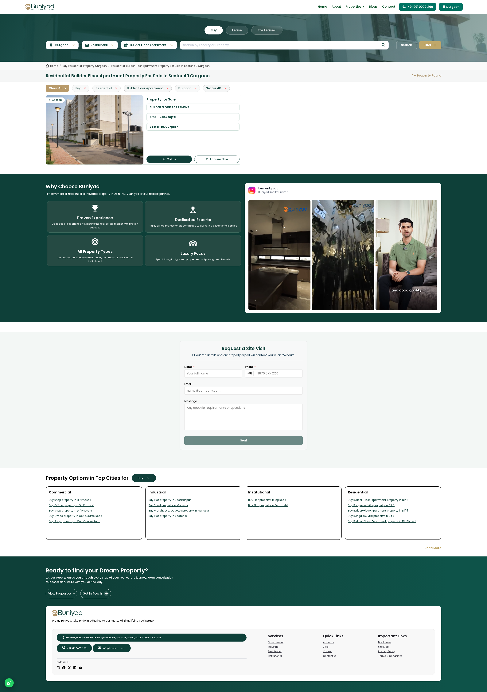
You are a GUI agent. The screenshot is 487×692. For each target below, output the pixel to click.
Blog (326, 647)
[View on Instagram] (279, 255)
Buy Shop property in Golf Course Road (74, 521)
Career (327, 651)
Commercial (275, 642)
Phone (250, 367)
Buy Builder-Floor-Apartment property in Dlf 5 (378, 510)
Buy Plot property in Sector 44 (268, 505)
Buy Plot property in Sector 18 (168, 516)
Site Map (383, 647)
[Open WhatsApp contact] (9, 682)
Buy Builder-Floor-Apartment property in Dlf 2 (378, 500)
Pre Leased (267, 30)
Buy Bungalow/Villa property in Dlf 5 (371, 516)
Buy (214, 30)
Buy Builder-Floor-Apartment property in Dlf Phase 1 (382, 521)
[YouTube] (80, 668)
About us (328, 642)
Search (406, 45)
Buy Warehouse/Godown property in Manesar (179, 510)
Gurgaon (453, 7)
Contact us (329, 656)
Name (189, 367)
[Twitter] (69, 668)
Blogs (373, 6)
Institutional (275, 656)
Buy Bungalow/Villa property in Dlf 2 (371, 505)
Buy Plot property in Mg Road (267, 500)
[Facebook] (63, 668)
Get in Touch (92, 593)
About (336, 6)
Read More (433, 548)
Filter (427, 45)
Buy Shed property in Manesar (168, 505)
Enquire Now (219, 159)
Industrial (273, 647)
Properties (355, 6)
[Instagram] (58, 668)
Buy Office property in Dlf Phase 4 (71, 505)
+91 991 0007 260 (420, 7)
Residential (275, 651)
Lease (237, 30)
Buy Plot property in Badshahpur (170, 500)
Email (188, 384)
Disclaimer (384, 642)
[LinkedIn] (74, 668)
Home (322, 6)
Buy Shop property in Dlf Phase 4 (70, 510)
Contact (388, 6)
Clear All (57, 88)
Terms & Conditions (390, 656)
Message (190, 401)
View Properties (61, 593)
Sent (243, 440)
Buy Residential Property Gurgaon (85, 66)
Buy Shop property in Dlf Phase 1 (70, 500)
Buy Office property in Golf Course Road (75, 516)
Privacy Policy (386, 651)
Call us (171, 159)
